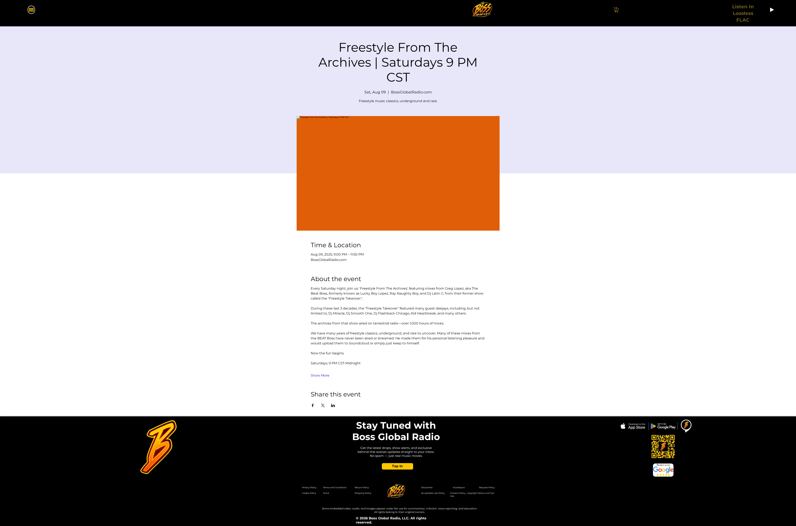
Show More (320, 375)
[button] (616, 9)
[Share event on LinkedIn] (333, 405)
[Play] (772, 10)
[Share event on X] (323, 405)
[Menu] (31, 10)
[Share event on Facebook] (313, 405)
